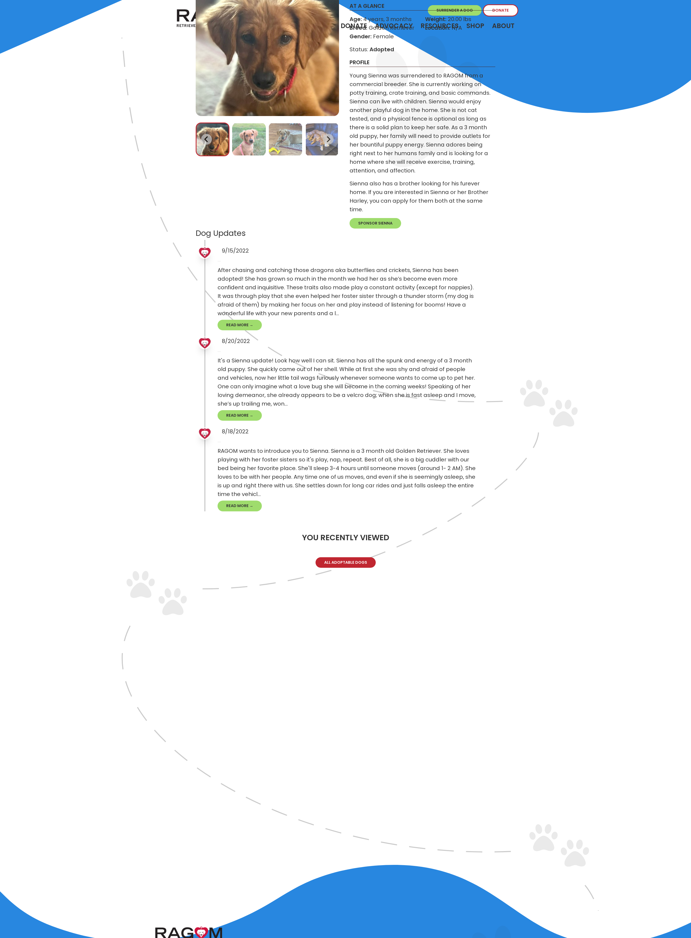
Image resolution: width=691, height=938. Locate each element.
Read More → (239, 325)
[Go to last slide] (206, 139)
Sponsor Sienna (375, 223)
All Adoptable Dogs (345, 562)
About (503, 25)
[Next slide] (328, 139)
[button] (212, 139)
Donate (500, 10)
